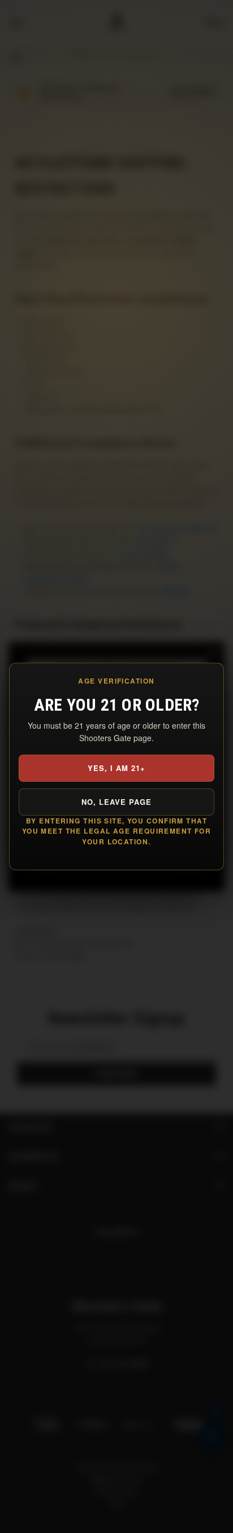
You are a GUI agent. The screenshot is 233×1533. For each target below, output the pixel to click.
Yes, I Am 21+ (117, 768)
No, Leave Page (116, 801)
